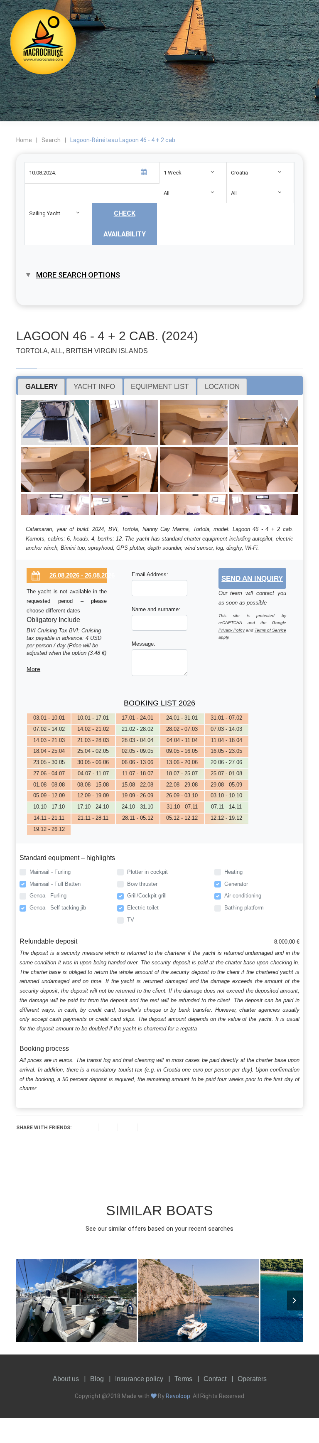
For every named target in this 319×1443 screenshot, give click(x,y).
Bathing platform (244, 908)
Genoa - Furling (47, 895)
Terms (183, 1378)
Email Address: (150, 574)
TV (130, 920)
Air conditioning (242, 895)
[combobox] (193, 172)
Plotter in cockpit (147, 872)
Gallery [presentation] (41, 386)
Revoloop (178, 1396)
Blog (97, 1378)
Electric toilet (143, 908)
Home (24, 140)
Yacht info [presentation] (94, 386)
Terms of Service (270, 630)
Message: (143, 644)
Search (51, 140)
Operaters (252, 1378)
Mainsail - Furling (50, 872)
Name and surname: (156, 609)
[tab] (41, 387)
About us (66, 1378)
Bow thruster (142, 884)
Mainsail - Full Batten (55, 884)
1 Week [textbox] (173, 173)
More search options (78, 274)
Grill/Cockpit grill (147, 895)
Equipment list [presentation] (160, 386)
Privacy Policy (231, 630)
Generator (236, 884)
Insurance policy (139, 1378)
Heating (233, 872)
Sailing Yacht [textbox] (44, 213)
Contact (215, 1378)
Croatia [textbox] (239, 173)
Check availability (124, 223)
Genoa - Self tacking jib (57, 908)
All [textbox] (166, 193)
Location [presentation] (222, 386)
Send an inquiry (252, 578)
